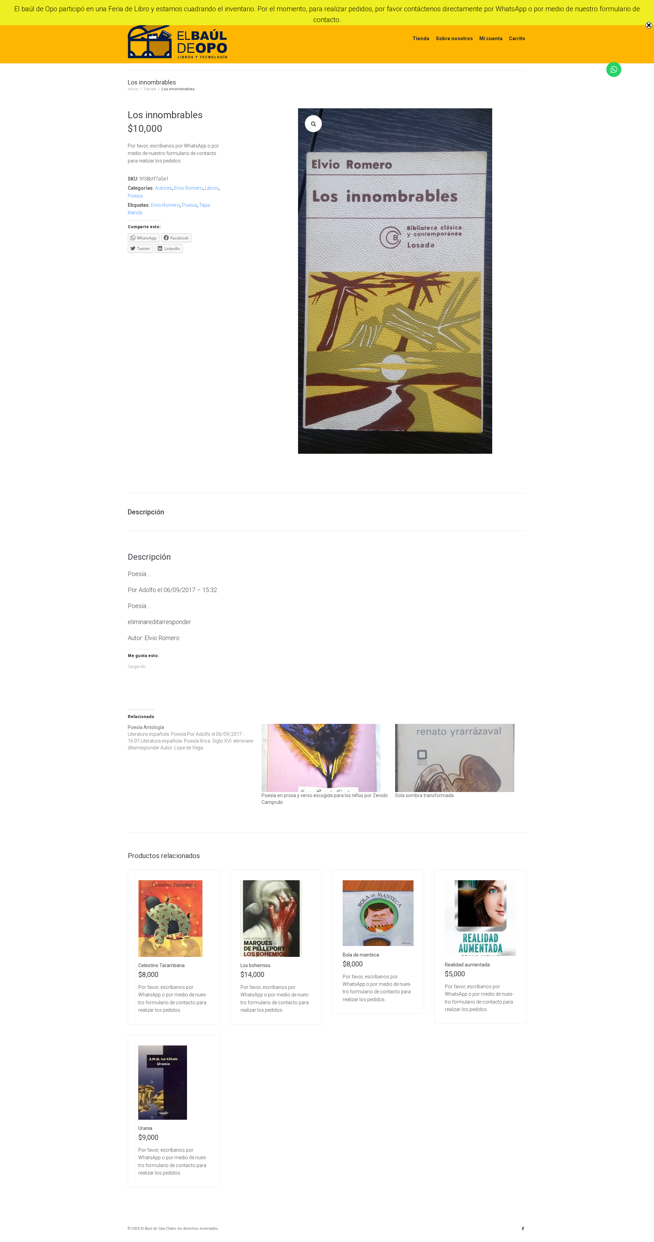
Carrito (517, 38)
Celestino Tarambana (161, 965)
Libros (212, 188)
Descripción (146, 512)
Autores (163, 188)
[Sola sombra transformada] (458, 758)
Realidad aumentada (467, 964)
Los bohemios (255, 965)
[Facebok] (522, 1228)
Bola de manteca (361, 955)
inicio (133, 89)
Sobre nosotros (454, 38)
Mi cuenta (490, 38)
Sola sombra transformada (424, 795)
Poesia (135, 196)
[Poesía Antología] (195, 737)
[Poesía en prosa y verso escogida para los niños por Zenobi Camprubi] (325, 758)
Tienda (420, 38)
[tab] (149, 512)
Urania (145, 1128)
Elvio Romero (188, 188)
